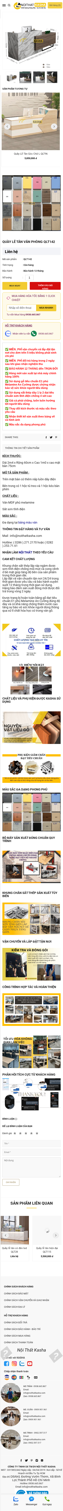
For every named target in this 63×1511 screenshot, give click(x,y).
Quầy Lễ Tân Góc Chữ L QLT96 (31, 153)
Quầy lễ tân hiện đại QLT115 (47, 1250)
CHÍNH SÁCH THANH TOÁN (18, 1342)
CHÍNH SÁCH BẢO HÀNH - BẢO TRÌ (22, 1329)
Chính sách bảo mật (16, 1293)
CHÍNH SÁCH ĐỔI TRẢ (15, 1322)
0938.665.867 (33, 314)
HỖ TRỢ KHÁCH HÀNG (16, 1315)
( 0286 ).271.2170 (25, 542)
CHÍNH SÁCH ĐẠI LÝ (14, 1307)
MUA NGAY (14, 286)
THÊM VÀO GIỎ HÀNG (45, 287)
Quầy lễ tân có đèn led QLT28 (14, 1250)
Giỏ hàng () (55, 5)
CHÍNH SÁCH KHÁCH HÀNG (18, 1286)
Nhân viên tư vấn (21, 333)
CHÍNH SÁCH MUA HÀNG (17, 1335)
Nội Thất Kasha (31, 1350)
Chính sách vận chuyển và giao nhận (26, 1300)
